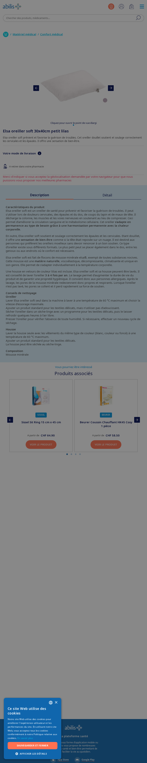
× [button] (56, 702)
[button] (32, 753)
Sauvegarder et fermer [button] (32, 745)
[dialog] (73, 381)
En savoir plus (25, 738)
